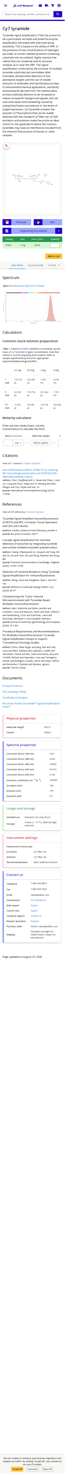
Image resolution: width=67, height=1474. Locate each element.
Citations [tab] (54, 265)
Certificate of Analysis (15, 697)
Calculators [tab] (35, 265)
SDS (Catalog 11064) (14, 691)
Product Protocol (12, 686)
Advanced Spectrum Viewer (28, 285)
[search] (57, 14)
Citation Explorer (32, 463)
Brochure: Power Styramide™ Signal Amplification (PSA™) (31, 705)
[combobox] (27, 14)
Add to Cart (54, 256)
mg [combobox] (16, 442)
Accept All (17, 1469)
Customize (32, 1469)
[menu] (5, 5)
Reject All (47, 1469)
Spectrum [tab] (17, 265)
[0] (53, 5)
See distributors (38, 900)
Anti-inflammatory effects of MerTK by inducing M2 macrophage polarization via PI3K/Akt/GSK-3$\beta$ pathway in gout (30, 473)
